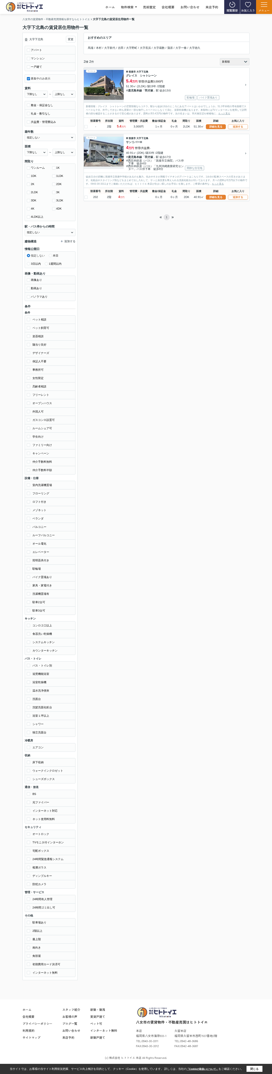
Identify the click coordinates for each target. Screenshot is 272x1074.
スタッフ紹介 (71, 1009)
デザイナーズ (40, 353)
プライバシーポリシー (37, 1023)
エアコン (38, 747)
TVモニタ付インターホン (48, 842)
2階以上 (37, 930)
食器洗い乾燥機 (42, 633)
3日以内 (36, 263)
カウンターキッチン (45, 650)
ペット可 (96, 1023)
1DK (33, 175)
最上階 (36, 939)
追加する (238, 126)
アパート (36, 50)
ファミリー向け (42, 445)
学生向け (38, 436)
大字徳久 (194, 47)
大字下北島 (142, 71)
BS (34, 794)
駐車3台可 (38, 610)
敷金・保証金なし (42, 105)
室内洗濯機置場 (42, 485)
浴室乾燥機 (39, 682)
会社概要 (168, 7)
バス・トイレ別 (42, 665)
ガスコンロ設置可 (43, 419)
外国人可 (38, 411)
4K (32, 208)
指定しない (38, 255)
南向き (36, 947)
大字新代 (109, 47)
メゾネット (39, 510)
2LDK (34, 192)
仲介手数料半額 (42, 470)
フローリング (40, 493)
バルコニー (39, 526)
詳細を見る (215, 126)
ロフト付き (39, 501)
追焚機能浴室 (40, 673)
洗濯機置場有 (40, 593)
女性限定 (38, 378)
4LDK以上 (37, 216)
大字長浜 (145, 47)
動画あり (36, 288)
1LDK (59, 175)
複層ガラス (39, 867)
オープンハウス (42, 403)
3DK (33, 200)
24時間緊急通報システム (48, 859)
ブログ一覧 (69, 1023)
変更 (70, 39)
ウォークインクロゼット (47, 770)
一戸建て (36, 66)
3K (58, 192)
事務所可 (38, 369)
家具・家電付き (42, 585)
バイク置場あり (42, 577)
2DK (59, 184)
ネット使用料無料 (43, 819)
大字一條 (181, 47)
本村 (99, 47)
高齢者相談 (39, 386)
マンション (38, 58)
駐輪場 (36, 568)
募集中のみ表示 (40, 78)
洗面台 (36, 699)
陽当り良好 (39, 344)
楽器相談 (38, 336)
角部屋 (36, 955)
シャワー (38, 724)
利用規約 (28, 1030)
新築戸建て (97, 1037)
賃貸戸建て (97, 1016)
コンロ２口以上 (42, 625)
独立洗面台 (39, 732)
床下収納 (38, 762)
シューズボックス (43, 779)
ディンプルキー (42, 875)
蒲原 (170, 47)
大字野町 (131, 47)
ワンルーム (38, 167)
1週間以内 (55, 263)
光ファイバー (40, 802)
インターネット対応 (45, 810)
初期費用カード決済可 (46, 964)
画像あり (36, 279)
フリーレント (40, 394)
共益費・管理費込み (43, 121)
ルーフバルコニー (43, 535)
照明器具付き (40, 560)
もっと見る (224, 113)
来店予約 (211, 7)
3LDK (59, 200)
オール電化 (39, 543)
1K (58, 167)
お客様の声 (69, 1016)
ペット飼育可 (40, 327)
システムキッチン (43, 642)
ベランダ (38, 518)
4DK (59, 208)
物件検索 (127, 7)
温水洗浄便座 (40, 690)
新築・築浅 (97, 1009)
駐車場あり (39, 922)
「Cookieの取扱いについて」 (202, 1069)
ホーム (110, 7)
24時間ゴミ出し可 (43, 907)
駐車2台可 (38, 602)
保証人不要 (39, 361)
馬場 (90, 47)
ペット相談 (39, 319)
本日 (55, 255)
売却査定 (149, 7)
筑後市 (132, 71)
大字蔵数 (159, 47)
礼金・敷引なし (40, 113)
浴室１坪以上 (40, 715)
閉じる (254, 1068)
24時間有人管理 (42, 899)
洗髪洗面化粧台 (42, 707)
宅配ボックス (40, 850)
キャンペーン (40, 453)
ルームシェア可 (42, 428)
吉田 (120, 47)
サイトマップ (31, 1037)
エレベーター (40, 552)
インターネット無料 (45, 972)
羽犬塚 (149, 90)
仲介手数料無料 (42, 461)
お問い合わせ (190, 7)
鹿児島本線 (135, 90)
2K (32, 184)
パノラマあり (39, 296)
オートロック (40, 834)
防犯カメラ (39, 884)
